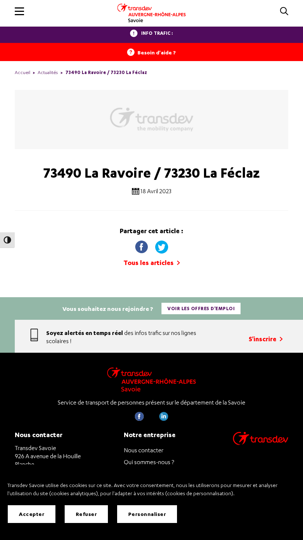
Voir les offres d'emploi (201, 308)
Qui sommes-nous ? (149, 462)
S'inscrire (263, 339)
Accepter (31, 514)
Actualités (48, 72)
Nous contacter (143, 450)
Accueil (22, 72)
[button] (19, 11)
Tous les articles (149, 262)
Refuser (86, 514)
